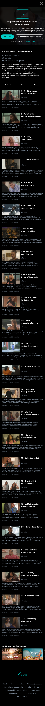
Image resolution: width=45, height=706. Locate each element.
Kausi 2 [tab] (34, 85)
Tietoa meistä (22, 696)
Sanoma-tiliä (30, 41)
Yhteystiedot (35, 690)
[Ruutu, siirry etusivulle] (22, 674)
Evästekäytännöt (15, 693)
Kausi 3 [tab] (21, 85)
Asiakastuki (10, 690)
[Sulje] (41, 3)
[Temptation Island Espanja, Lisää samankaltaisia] (12, 654)
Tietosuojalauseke (34, 684)
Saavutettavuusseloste (13, 687)
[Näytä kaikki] (22, 653)
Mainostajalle (22, 690)
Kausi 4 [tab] (8, 85)
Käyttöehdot (8, 684)
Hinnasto (37, 687)
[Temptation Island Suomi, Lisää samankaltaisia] (33, 654)
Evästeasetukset (30, 693)
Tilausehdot (20, 684)
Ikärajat (28, 687)
